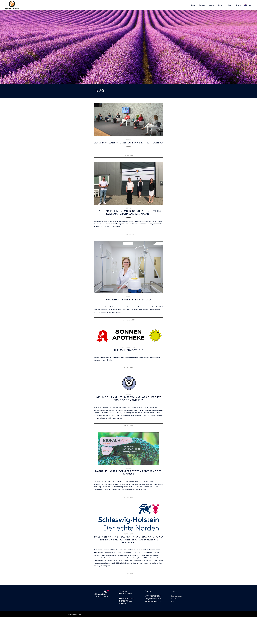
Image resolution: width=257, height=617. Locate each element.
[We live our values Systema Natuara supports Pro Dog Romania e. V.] (129, 382)
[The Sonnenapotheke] (129, 335)
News (128, 140)
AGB (172, 601)
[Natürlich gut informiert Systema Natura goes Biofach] (129, 448)
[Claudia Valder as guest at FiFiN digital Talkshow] (129, 119)
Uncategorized (131, 347)
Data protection (176, 596)
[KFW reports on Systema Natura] (129, 267)
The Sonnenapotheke (128, 350)
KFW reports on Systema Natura (128, 299)
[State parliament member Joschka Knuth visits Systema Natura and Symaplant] (129, 183)
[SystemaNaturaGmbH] (12, 5)
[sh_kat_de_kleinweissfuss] (103, 593)
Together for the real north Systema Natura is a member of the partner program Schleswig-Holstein (128, 539)
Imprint (173, 599)
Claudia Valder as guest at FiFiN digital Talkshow (128, 142)
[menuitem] (193, 5)
